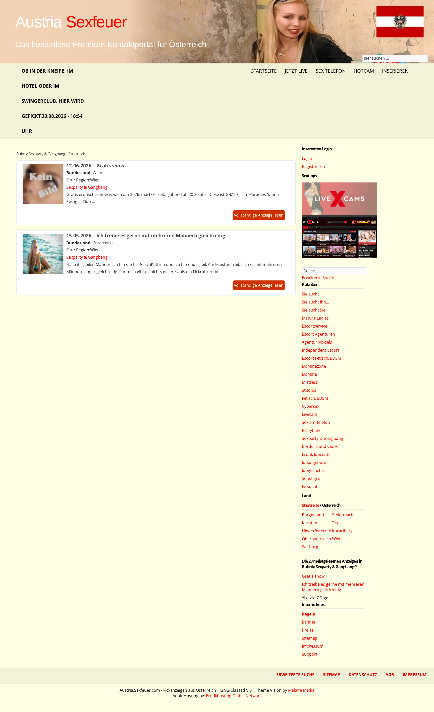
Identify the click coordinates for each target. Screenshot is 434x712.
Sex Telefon (331, 70)
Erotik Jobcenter (317, 454)
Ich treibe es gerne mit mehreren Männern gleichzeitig (333, 586)
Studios (309, 390)
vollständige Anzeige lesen (259, 215)
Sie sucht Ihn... (315, 302)
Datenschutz (363, 674)
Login (307, 158)
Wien (337, 539)
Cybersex (310, 406)
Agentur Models (317, 342)
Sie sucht (310, 294)
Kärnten (309, 523)
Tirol (336, 523)
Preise (308, 630)
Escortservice (314, 326)
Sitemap (309, 638)
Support (309, 654)
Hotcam (364, 70)
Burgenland (313, 515)
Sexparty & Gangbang (86, 187)
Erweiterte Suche (318, 277)
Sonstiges (311, 478)
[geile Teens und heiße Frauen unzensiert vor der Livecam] (339, 256)
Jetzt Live (296, 70)
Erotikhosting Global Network (234, 695)
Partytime (311, 430)
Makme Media (301, 690)
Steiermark (342, 515)
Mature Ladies (315, 318)
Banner (309, 622)
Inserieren (395, 70)
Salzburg (310, 547)
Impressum (312, 646)
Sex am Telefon (316, 422)
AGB (390, 674)
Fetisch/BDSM (315, 398)
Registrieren (313, 166)
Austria (71, 22)
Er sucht (309, 486)
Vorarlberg (342, 531)
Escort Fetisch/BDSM (321, 358)
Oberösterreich (316, 539)
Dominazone (314, 366)
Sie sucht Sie (313, 310)
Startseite (264, 70)
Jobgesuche (313, 470)
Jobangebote (314, 462)
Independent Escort (320, 350)
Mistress (310, 382)
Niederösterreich (318, 531)
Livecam (309, 414)
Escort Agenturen (318, 334)
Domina (309, 374)
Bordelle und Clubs (320, 446)
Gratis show (313, 576)
